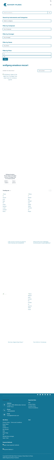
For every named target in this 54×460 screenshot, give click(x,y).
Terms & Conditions (33, 407)
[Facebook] (37, 394)
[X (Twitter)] (40, 394)
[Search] (50, 1)
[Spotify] (50, 394)
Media (4, 426)
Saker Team (6, 438)
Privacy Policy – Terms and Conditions (12, 422)
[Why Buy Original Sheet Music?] (5, 342)
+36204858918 (11, 411)
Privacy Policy (31, 404)
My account (6, 429)
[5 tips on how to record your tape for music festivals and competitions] (5, 242)
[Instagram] (42, 394)
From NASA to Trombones (39, 342)
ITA (3, 434)
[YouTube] (47, 394)
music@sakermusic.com (13, 415)
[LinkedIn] (45, 394)
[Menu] (50, 4)
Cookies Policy (32, 406)
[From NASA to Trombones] (30, 342)
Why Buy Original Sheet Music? (15, 342)
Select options (14, 181)
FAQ (29, 402)
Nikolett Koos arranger (8, 436)
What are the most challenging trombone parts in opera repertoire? (42, 242)
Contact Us (5, 427)
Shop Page (5, 432)
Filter (5, 59)
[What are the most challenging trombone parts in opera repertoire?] (30, 242)
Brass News (5, 424)
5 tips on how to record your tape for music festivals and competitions (17, 242)
